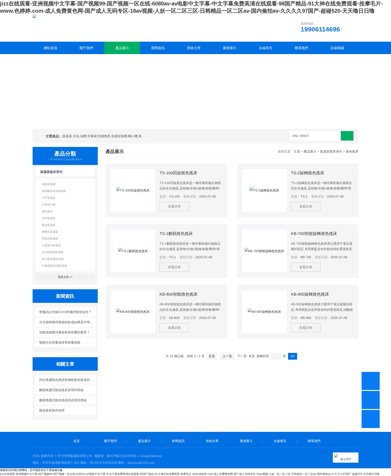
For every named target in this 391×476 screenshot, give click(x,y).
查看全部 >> (65, 277)
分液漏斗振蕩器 (51, 245)
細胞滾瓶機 (48, 184)
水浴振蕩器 (48, 218)
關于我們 (86, 48)
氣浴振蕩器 (48, 225)
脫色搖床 (47, 211)
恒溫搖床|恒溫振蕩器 (54, 265)
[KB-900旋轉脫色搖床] (264, 311)
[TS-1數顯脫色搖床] (133, 251)
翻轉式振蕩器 (50, 231)
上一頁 (227, 356)
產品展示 (122, 48)
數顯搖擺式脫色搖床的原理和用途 (63, 400)
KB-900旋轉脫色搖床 (310, 294)
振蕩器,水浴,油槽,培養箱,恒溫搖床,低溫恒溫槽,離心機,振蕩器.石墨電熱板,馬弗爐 (104, 136)
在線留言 (265, 48)
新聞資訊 (158, 48)
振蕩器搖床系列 (51, 172)
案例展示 (229, 48)
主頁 (297, 151)
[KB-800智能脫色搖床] (133, 311)
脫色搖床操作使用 (51, 410)
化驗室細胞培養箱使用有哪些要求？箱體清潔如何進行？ (67, 332)
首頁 (212, 356)
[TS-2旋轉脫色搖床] (264, 190)
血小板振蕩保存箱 (53, 259)
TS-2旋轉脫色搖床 (307, 173)
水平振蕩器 (48, 197)
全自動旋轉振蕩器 (53, 252)
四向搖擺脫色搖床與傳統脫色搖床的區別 (67, 380)
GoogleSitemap (151, 456)
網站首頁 (50, 48)
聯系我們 (301, 48)
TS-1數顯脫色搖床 (176, 233)
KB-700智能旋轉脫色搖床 (314, 233)
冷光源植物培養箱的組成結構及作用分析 (67, 322)
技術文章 (194, 48)
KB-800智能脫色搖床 (179, 294)
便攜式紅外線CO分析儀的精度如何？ (65, 312)
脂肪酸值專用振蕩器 (54, 191)
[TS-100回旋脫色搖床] (133, 190)
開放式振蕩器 (50, 238)
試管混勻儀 (48, 204)
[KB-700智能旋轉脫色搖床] (264, 251)
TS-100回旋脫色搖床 (178, 173)
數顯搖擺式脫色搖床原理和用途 (61, 390)
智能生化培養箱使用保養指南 (59, 342)
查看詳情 (174, 206)
